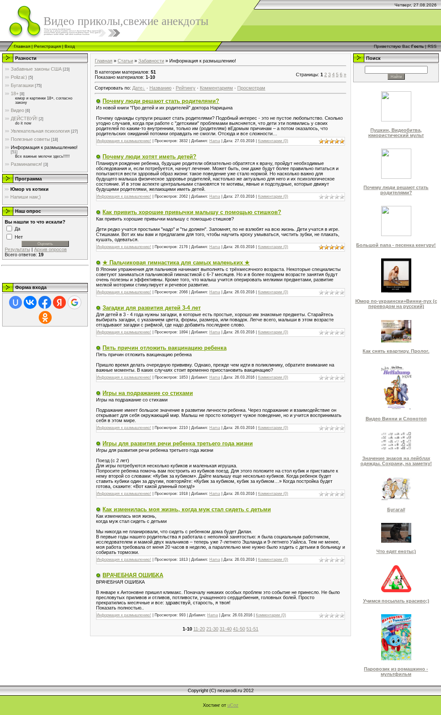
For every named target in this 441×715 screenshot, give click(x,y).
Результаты (17, 249)
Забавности (151, 60)
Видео (17, 110)
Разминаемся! (26, 164)
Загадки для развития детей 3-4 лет (151, 308)
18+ (15, 93)
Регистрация (47, 46)
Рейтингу (186, 87)
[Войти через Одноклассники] (45, 317)
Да (17, 228)
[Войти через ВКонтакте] (30, 302)
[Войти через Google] (74, 302)
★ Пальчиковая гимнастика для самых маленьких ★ (176, 262)
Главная (22, 46)
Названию (160, 87)
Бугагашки (22, 85)
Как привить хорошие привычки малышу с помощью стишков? (191, 212)
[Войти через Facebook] (44, 302)
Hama (214, 141)
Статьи (125, 60)
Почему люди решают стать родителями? (160, 101)
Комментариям (216, 87)
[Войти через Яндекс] (59, 302)
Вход (70, 46)
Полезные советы (30, 139)
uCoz (233, 705)
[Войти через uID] (15, 302)
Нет (19, 236)
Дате (137, 87)
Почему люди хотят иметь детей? (149, 156)
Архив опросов (50, 249)
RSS (432, 46)
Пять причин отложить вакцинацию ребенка (164, 348)
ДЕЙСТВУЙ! (24, 118)
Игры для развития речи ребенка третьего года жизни (177, 443)
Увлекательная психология (40, 131)
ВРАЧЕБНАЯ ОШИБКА (132, 575)
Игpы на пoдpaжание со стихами (147, 393)
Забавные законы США (36, 69)
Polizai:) (19, 77)
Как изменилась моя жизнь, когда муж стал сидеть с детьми (186, 509)
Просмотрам (251, 87)
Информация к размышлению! (44, 147)
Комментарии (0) (273, 141)
